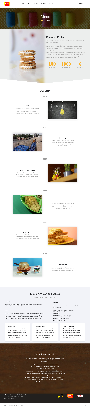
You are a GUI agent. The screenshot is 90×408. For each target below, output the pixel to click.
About (29, 3)
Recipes (43, 3)
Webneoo (6, 405)
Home (22, 3)
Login (81, 3)
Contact (51, 3)
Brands (35, 3)
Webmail (21, 405)
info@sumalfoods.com (11, 398)
